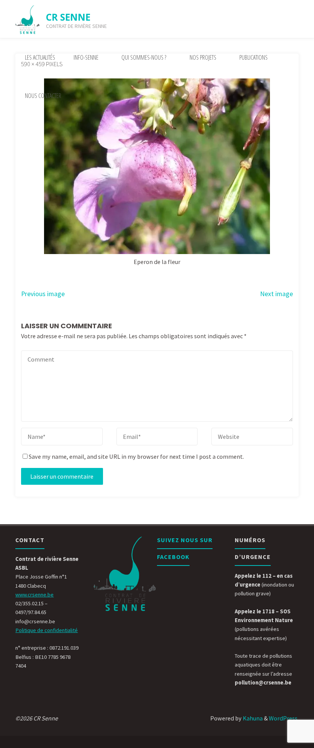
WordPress (283, 718)
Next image (276, 294)
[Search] (76, 96)
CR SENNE (68, 17)
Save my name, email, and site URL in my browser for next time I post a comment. (136, 456)
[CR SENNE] (27, 19)
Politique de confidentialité (46, 630)
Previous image (43, 294)
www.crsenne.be (34, 594)
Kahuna (252, 718)
